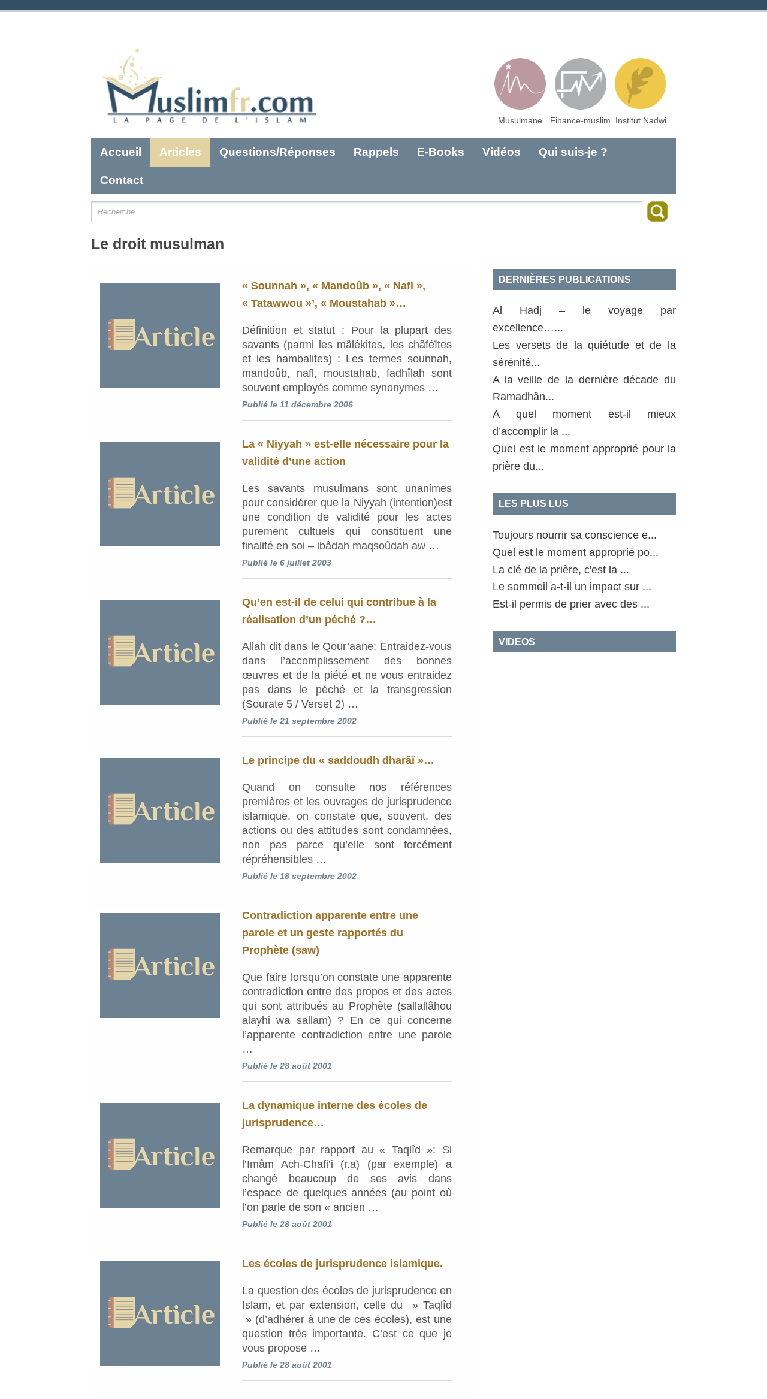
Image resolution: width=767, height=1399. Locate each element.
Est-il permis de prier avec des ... (571, 604)
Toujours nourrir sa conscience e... (575, 535)
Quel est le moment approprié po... (576, 552)
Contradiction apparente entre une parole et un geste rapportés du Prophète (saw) (330, 932)
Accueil (120, 152)
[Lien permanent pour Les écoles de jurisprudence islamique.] (157, 1312)
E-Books (440, 152)
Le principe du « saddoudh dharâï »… (338, 760)
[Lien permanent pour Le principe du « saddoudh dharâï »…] (157, 809)
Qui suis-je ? (573, 152)
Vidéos (501, 152)
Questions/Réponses (277, 152)
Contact (121, 180)
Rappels (376, 152)
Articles (180, 152)
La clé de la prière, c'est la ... (561, 570)
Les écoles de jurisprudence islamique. (342, 1264)
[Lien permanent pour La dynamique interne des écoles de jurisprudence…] (157, 1154)
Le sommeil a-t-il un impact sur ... (572, 587)
